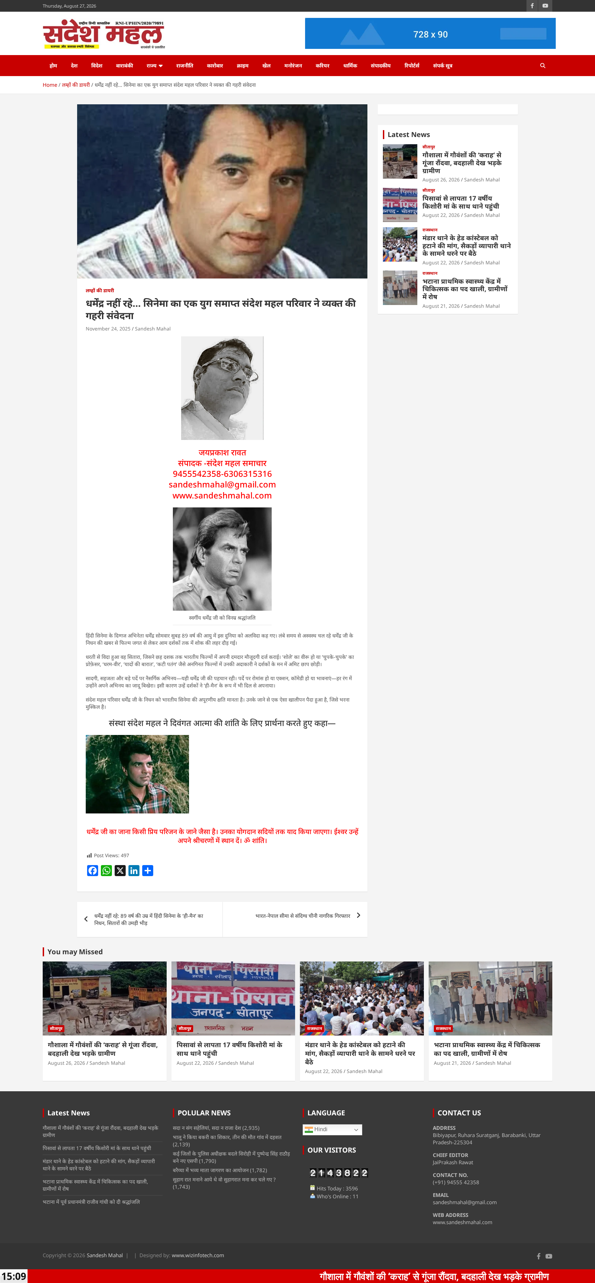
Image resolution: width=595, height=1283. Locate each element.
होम (53, 65)
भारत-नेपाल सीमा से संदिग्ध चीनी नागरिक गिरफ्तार (302, 915)
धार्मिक (350, 65)
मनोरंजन (293, 65)
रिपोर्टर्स (412, 65)
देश (74, 65)
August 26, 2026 (441, 179)
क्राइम (243, 65)
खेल (266, 65)
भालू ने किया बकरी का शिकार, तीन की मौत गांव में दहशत (227, 1137)
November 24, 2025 (108, 328)
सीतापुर (428, 147)
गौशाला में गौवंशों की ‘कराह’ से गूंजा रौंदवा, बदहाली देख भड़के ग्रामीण (462, 162)
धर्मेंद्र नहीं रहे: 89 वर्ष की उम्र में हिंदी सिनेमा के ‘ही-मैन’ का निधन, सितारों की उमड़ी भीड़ (148, 919)
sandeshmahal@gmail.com (222, 484)
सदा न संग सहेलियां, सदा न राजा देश (207, 1127)
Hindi (320, 1129)
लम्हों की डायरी (100, 290)
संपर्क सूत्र (442, 65)
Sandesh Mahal (153, 328)
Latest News (409, 134)
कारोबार (215, 65)
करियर (323, 65)
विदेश (96, 65)
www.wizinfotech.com (198, 1255)
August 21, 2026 (441, 306)
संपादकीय (381, 65)
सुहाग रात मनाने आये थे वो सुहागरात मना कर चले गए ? (224, 1179)
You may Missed (75, 951)
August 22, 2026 (441, 215)
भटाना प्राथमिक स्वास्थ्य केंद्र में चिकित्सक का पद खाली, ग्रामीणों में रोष (465, 289)
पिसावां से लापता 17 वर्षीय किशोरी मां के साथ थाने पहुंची (460, 202)
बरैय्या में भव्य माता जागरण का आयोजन (211, 1170)
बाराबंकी (124, 65)
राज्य (152, 65)
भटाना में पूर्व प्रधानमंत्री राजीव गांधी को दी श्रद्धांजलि (91, 1201)
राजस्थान (429, 230)
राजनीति (184, 65)
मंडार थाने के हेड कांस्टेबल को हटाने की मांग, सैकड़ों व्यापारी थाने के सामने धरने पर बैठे (466, 245)
